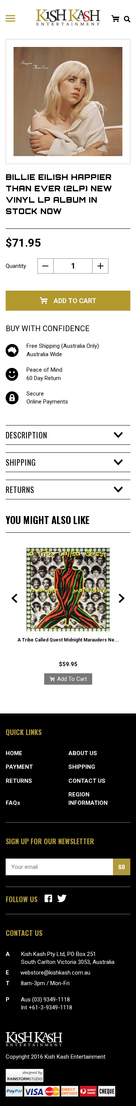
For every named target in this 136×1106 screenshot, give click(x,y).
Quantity (16, 266)
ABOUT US (82, 753)
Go (121, 866)
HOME (14, 753)
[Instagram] (61, 898)
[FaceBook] (48, 898)
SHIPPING (81, 766)
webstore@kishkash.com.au (55, 972)
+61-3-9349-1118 (50, 1007)
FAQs (13, 802)
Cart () (115, 18)
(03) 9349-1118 (51, 999)
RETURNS (19, 780)
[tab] (68, 435)
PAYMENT (19, 766)
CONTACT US (86, 780)
